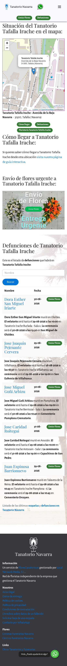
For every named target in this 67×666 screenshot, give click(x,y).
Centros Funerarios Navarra (17, 638)
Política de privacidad (14, 605)
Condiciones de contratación (18, 609)
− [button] (7, 48)
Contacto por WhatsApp (16, 622)
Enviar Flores (24, 18)
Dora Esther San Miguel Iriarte (15, 303)
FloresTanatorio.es (29, 567)
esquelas (33, 505)
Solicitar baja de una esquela (18, 618)
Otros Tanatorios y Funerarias (18, 649)
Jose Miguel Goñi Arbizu (14, 389)
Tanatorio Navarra (21, 6)
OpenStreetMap (47, 109)
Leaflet (35, 109)
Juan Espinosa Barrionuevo (16, 468)
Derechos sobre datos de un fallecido (22, 613)
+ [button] (7, 43)
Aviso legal (8, 592)
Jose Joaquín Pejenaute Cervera (15, 347)
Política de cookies (12, 600)
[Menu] (59, 5)
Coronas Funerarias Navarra (18, 633)
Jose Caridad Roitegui (15, 428)
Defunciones (43, 18)
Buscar (10, 281)
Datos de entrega (12, 596)
